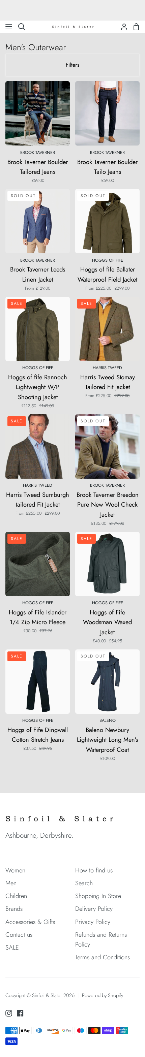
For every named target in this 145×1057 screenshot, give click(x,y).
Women (15, 870)
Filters (72, 65)
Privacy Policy (92, 921)
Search (84, 883)
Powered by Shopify (102, 995)
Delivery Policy (94, 908)
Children (16, 895)
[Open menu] (9, 26)
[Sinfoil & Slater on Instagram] (8, 1013)
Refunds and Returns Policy (101, 939)
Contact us (18, 934)
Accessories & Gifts (30, 921)
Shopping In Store (98, 895)
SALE (12, 947)
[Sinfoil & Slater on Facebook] (20, 1013)
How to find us (94, 870)
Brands (14, 908)
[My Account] (121, 27)
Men (11, 883)
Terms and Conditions (102, 957)
